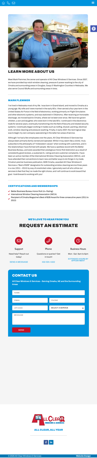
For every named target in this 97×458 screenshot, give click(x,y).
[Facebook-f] (46, 442)
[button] (93, 3)
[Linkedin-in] (51, 442)
